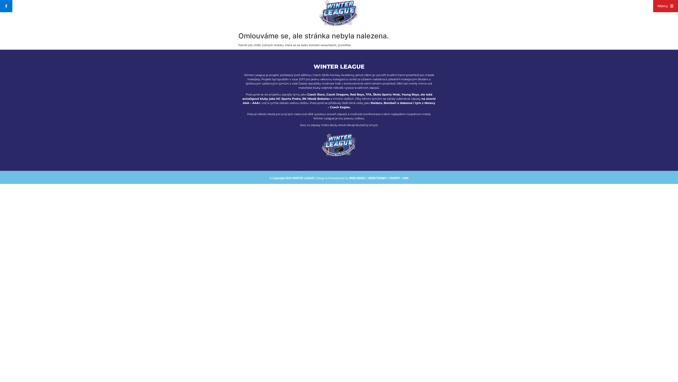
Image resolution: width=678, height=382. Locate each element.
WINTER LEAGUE (303, 178)
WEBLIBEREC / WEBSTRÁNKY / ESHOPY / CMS (379, 178)
